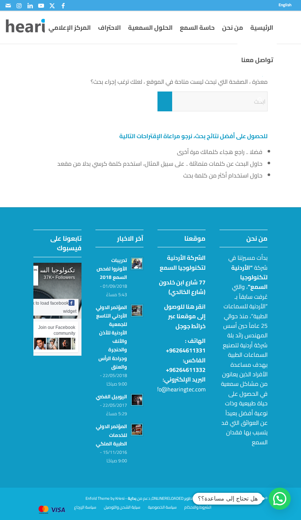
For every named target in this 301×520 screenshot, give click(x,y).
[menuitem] (287, 5)
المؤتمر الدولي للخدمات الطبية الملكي (111, 435)
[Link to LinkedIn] (30, 5)
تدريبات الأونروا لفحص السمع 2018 (112, 268)
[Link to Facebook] (63, 5)
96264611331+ (186, 350)
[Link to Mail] (8, 5)
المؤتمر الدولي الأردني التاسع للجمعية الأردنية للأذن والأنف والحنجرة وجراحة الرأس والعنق (111, 337)
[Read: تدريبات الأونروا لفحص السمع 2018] (137, 263)
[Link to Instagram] (19, 5)
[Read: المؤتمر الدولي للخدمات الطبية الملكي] (137, 429)
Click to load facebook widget (50, 307)
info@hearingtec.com (179, 389)
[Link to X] (52, 5)
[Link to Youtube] (41, 5)
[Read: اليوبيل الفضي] (137, 399)
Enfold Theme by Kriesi (105, 498)
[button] (280, 499)
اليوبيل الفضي (111, 396)
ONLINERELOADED (168, 498)
